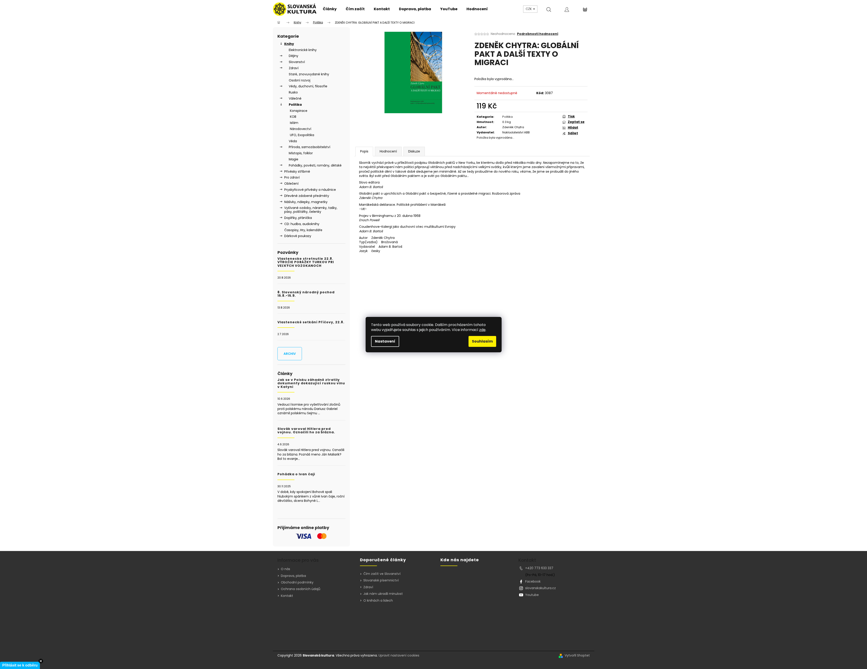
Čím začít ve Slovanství (382, 574)
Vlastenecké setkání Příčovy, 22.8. (310, 322)
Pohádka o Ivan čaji (296, 474)
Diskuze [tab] (414, 151)
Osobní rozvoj (299, 80)
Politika (295, 104)
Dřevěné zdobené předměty (306, 196)
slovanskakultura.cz (540, 588)
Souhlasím (482, 341)
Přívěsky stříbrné (297, 171)
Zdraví (294, 68)
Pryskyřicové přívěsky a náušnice (310, 189)
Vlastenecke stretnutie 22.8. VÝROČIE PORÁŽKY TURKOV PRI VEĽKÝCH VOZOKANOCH (305, 262)
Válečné (295, 98)
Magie (293, 159)
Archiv (290, 353)
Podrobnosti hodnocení (537, 34)
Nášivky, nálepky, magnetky (306, 202)
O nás (285, 569)
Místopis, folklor (301, 153)
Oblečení (291, 183)
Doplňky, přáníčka (298, 218)
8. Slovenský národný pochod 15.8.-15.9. (306, 294)
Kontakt (287, 595)
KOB (293, 116)
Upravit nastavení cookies (399, 655)
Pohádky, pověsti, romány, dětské (315, 165)
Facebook (533, 581)
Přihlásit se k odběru (20, 665)
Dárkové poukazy (297, 236)
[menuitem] (329, 9)
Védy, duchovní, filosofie (308, 86)
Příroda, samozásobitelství (309, 147)
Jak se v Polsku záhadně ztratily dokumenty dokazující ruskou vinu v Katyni (311, 383)
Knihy (289, 44)
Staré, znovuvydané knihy (309, 74)
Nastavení (385, 341)
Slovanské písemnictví (381, 580)
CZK (529, 9)
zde (482, 329)
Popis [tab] (364, 151)
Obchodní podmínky (297, 582)
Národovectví (300, 129)
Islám (294, 122)
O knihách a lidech (378, 600)
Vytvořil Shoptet (577, 655)
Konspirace (298, 110)
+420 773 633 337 (539, 568)
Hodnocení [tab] (388, 151)
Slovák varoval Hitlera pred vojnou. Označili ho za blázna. (306, 430)
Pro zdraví (292, 177)
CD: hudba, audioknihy (301, 224)
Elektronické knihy (303, 50)
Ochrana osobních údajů (300, 589)
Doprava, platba (293, 575)
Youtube (532, 595)
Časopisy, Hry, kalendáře (303, 230)
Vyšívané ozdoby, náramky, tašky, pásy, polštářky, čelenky (310, 210)
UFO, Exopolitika (302, 135)
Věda (293, 141)
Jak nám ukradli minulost (383, 594)
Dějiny (293, 56)
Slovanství (297, 62)
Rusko (293, 92)
